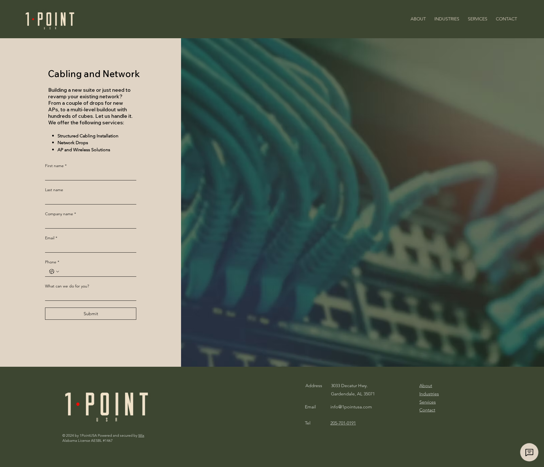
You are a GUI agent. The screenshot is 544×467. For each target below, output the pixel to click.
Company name (60, 213)
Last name (54, 189)
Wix (141, 435)
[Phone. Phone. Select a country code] (54, 271)
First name (56, 165)
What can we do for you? (67, 286)
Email (51, 237)
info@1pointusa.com (351, 407)
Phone (52, 262)
